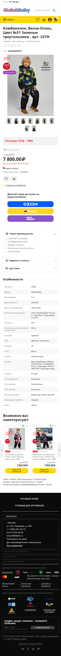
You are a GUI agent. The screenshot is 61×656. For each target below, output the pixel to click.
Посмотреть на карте (17, 539)
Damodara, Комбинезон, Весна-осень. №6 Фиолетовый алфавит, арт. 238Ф (44, 456)
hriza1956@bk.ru (15, 536)
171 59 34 (10, 2)
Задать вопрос (12, 168)
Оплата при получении (26, 584)
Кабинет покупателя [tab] (17, 552)
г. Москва (11, 522)
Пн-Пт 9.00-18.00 (15, 532)
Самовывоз (30, 609)
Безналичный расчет (8, 584)
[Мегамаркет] (30, 218)
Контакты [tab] (11, 516)
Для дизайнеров (14, 545)
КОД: (5, 51)
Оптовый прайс (29, 498)
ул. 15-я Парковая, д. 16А (19, 526)
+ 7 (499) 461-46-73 (16, 529)
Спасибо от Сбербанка (46, 584)
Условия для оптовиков (29, 505)
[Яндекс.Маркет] (30, 211)
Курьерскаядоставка (49, 610)
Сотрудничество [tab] (15, 562)
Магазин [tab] (10, 557)
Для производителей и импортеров (24, 542)
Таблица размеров (15, 185)
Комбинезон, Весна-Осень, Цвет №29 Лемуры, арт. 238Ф (14, 456)
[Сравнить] (14, 179)
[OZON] (30, 204)
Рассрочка (7, 572)
